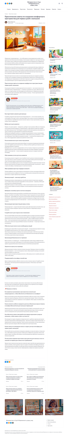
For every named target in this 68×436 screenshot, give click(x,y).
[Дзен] (11, 3)
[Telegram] (9, 3)
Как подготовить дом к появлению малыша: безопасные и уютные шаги (13, 409)
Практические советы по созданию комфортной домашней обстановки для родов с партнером (14, 390)
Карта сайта (50, 425)
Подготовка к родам (53, 210)
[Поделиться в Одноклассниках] (9, 362)
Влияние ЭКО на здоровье (55, 140)
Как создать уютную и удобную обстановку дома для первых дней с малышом (56, 156)
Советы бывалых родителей (54, 216)
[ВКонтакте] (5, 3)
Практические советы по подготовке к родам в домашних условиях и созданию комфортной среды (14, 378)
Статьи (50, 218)
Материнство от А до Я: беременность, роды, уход (34, 3)
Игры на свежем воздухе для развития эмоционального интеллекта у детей (56, 108)
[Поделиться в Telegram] (7, 362)
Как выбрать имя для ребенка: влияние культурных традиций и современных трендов (54, 409)
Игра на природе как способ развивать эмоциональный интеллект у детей (55, 125)
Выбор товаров (51, 420)
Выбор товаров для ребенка (54, 201)
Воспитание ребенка (53, 199)
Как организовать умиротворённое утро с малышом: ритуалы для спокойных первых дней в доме (55, 172)
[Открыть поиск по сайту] (62, 3)
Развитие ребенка (52, 214)
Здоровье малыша (52, 205)
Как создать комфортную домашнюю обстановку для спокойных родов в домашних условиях (35, 378)
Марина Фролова (11, 21)
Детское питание (52, 203)
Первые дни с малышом (54, 207)
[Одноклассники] (7, 3)
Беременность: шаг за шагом (55, 196)
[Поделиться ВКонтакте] (5, 362)
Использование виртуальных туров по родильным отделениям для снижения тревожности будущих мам (35, 390)
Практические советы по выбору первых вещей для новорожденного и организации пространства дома (33, 408)
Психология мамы (52, 212)
